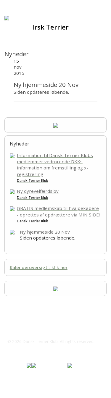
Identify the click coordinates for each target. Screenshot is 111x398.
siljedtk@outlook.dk (35, 330)
